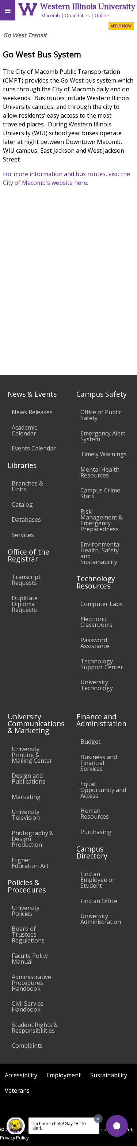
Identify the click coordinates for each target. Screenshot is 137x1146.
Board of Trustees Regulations (28, 934)
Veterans (17, 1090)
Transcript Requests (26, 580)
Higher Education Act (30, 863)
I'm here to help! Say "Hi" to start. (59, 1126)
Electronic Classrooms (96, 622)
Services (23, 535)
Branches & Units (27, 486)
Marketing (26, 797)
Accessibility (21, 1075)
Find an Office (98, 901)
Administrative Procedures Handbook (31, 983)
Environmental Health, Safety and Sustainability (100, 553)
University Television (26, 815)
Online (102, 15)
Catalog (22, 504)
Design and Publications (28, 778)
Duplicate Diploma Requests (25, 604)
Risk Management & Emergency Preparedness (101, 520)
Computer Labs (101, 604)
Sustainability (108, 1075)
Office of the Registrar (28, 555)
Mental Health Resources (99, 472)
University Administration (100, 919)
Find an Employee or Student (97, 880)
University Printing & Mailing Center (32, 755)
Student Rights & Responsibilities (35, 1028)
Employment (63, 1075)
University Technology (96, 685)
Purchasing (95, 832)
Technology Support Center (101, 664)
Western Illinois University (87, 6)
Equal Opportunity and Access (103, 790)
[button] (117, 1126)
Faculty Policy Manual (30, 959)
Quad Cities (77, 15)
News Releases (32, 412)
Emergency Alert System (102, 436)
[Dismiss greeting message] (98, 1118)
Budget (90, 742)
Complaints (27, 1046)
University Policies (25, 911)
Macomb (50, 15)
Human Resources (94, 814)
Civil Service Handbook (27, 1006)
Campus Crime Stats (100, 493)
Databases (26, 519)
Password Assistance (94, 643)
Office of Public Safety (100, 415)
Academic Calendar (24, 430)
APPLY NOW (121, 25)
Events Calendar (34, 448)
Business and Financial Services (98, 763)
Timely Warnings (103, 454)
